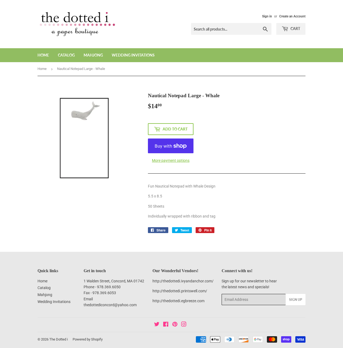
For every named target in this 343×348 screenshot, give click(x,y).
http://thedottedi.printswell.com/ (179, 291)
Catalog (66, 55)
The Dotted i (58, 339)
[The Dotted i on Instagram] (184, 325)
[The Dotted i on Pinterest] (175, 325)
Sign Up (295, 300)
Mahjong (93, 55)
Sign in (267, 16)
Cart (295, 28)
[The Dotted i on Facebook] (166, 325)
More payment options (170, 160)
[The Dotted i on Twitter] (156, 325)
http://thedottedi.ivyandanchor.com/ (183, 281)
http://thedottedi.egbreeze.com (178, 301)
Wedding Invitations (133, 55)
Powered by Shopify (88, 339)
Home (43, 55)
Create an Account (292, 16)
